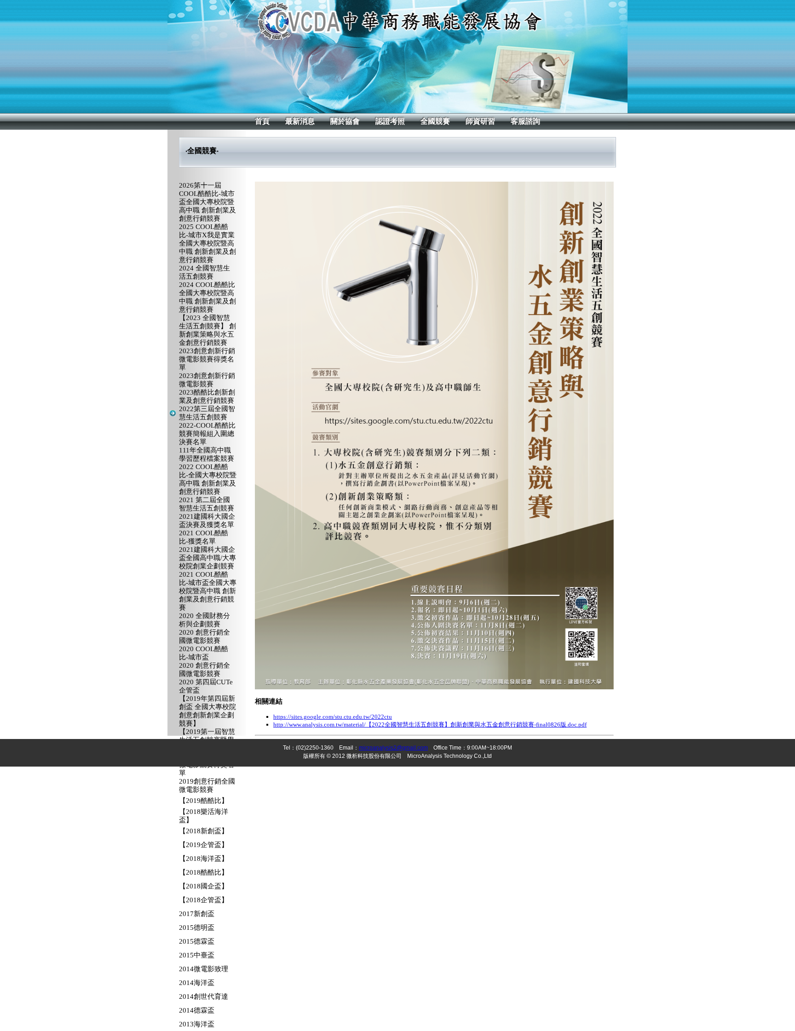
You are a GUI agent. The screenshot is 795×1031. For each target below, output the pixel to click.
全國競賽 (435, 121)
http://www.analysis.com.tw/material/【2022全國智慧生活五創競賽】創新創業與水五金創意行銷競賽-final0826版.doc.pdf (430, 724)
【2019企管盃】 (203, 844)
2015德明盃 (196, 927)
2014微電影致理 (203, 969)
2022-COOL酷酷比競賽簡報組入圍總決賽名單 (207, 434)
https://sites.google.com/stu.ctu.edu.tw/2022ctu (332, 716)
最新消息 (300, 121)
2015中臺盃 (196, 955)
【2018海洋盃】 (203, 858)
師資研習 (480, 121)
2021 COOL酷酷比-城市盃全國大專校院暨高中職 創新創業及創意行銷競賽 (207, 591)
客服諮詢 (525, 121)
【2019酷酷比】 (203, 800)
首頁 (262, 121)
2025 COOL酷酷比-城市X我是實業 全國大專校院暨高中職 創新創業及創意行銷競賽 (207, 243)
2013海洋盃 (196, 1024)
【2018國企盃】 (203, 886)
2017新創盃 (196, 913)
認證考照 (390, 121)
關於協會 (345, 121)
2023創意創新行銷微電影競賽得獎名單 (207, 359)
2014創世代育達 (203, 996)
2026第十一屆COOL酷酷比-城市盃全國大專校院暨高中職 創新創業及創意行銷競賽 (207, 202)
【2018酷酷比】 (203, 872)
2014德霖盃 (196, 1010)
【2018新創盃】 (203, 831)
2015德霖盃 (196, 941)
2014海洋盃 (196, 982)
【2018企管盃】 (203, 900)
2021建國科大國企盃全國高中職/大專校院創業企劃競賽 (207, 558)
